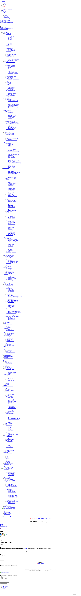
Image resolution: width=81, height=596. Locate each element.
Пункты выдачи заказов (8, 9)
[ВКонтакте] (1, 534)
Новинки (3, 6)
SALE (3, 5)
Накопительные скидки (10, 13)
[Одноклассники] (2, 534)
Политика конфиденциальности (7, 590)
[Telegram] (6, 534)
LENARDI (25, 548)
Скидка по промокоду (9, 14)
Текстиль (46, 518)
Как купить (6, 16)
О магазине (4, 11)
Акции (5, 12)
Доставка (3, 8)
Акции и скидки (5, 586)
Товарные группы (7, 3)
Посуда (39, 518)
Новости (3, 588)
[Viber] (3, 534)
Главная (3, 1)
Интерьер (42, 518)
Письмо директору (7, 18)
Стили (5, 4)
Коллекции (6, 2)
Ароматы (50, 518)
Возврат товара (6, 17)
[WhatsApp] (4, 534)
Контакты (3, 10)
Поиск (1, 23)
